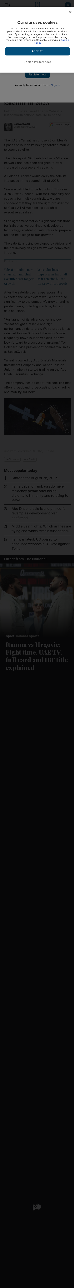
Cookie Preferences (37, 62)
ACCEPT (37, 51)
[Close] (70, 12)
